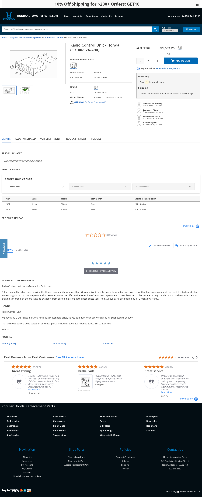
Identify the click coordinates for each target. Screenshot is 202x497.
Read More (26, 389)
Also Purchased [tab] (25, 138)
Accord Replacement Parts (76, 465)
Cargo (103, 421)
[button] (193, 357)
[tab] (159, 245)
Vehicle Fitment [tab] (50, 138)
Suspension (59, 435)
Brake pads (152, 416)
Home (67, 16)
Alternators (59, 416)
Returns (125, 461)
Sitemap (27, 472)
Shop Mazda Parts (76, 461)
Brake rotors (13, 421)
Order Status (92, 16)
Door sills (151, 421)
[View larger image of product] (9, 90)
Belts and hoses (108, 416)
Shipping (125, 465)
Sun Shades (13, 435)
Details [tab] (6, 138)
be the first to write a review (101, 271)
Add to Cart (183, 60)
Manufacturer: (77, 72)
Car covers (59, 421)
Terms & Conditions (125, 457)
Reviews (119, 16)
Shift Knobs (59, 430)
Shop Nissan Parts (76, 457)
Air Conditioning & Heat (31, 37)
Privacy (125, 468)
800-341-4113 (175, 468)
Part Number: (76, 77)
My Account (169, 30)
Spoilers (150, 430)
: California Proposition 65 (90, 102)
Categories (13, 37)
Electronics (12, 425)
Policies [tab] (96, 138)
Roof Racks (13, 430)
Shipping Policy (9, 343)
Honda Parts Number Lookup (27, 476)
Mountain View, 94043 (168, 68)
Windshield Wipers (110, 435)
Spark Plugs (106, 430)
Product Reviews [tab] (76, 138)
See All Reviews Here (70, 357)
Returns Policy (59, 343)
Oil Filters (105, 425)
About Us (77, 16)
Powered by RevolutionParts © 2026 (183, 491)
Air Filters (12, 416)
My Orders (27, 468)
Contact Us (106, 16)
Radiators (151, 425)
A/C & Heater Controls (53, 37)
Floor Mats (59, 425)
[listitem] (28, 380)
